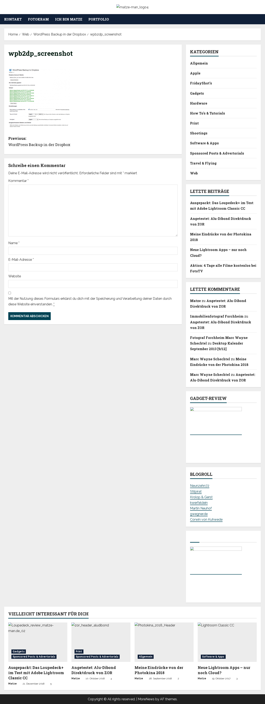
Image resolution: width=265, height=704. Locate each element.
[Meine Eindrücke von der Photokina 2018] (164, 642)
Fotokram (38, 19)
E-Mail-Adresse (21, 260)
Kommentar (18, 181)
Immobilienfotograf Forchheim (216, 316)
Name (13, 243)
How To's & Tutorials (207, 113)
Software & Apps (204, 143)
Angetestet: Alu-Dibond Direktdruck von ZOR (93, 670)
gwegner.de (199, 514)
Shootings (198, 133)
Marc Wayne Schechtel (210, 359)
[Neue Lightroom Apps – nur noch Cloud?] (227, 642)
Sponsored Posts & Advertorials (217, 153)
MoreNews (146, 699)
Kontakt (13, 19)
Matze (195, 300)
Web (194, 173)
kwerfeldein (199, 503)
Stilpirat (196, 491)
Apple (195, 73)
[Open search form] (259, 19)
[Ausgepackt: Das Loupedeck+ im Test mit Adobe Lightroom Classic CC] (37, 642)
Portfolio (98, 19)
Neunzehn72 (199, 486)
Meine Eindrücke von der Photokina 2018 (159, 670)
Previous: (39, 141)
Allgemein (199, 63)
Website (14, 276)
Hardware (198, 103)
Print (194, 123)
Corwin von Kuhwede (206, 519)
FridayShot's (201, 83)
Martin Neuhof (201, 508)
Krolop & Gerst (201, 497)
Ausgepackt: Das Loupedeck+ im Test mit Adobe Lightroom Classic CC (36, 672)
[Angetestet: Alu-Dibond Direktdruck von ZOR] (100, 642)
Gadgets (197, 93)
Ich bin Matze (68, 19)
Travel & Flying (203, 163)
